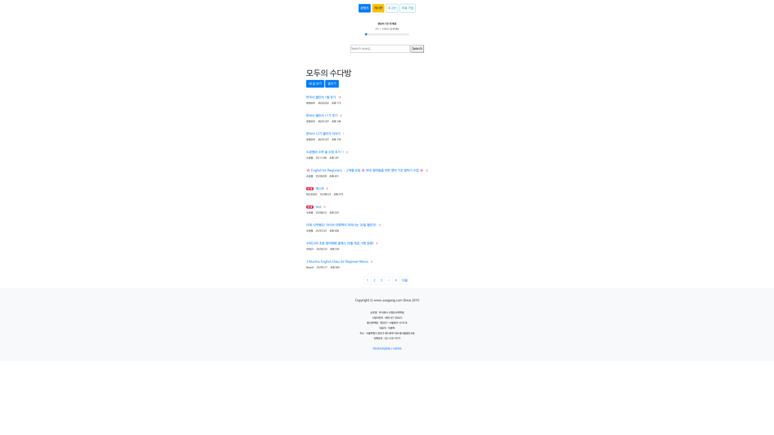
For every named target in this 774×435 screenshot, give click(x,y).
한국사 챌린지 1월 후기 (321, 97)
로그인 (392, 8)
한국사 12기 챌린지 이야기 (323, 134)
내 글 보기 (315, 84)
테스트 (320, 189)
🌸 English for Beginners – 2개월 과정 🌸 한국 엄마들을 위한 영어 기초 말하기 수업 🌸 (365, 170)
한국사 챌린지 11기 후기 (322, 116)
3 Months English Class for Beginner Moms (337, 262)
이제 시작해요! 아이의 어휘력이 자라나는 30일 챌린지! (341, 225)
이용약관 (397, 348)
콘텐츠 (364, 8)
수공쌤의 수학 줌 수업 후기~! (325, 152)
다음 (405, 280)
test (318, 207)
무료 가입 (408, 8)
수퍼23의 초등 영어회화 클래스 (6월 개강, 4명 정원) (340, 243)
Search (417, 49)
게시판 (378, 8)
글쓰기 (332, 84)
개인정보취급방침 (381, 348)
